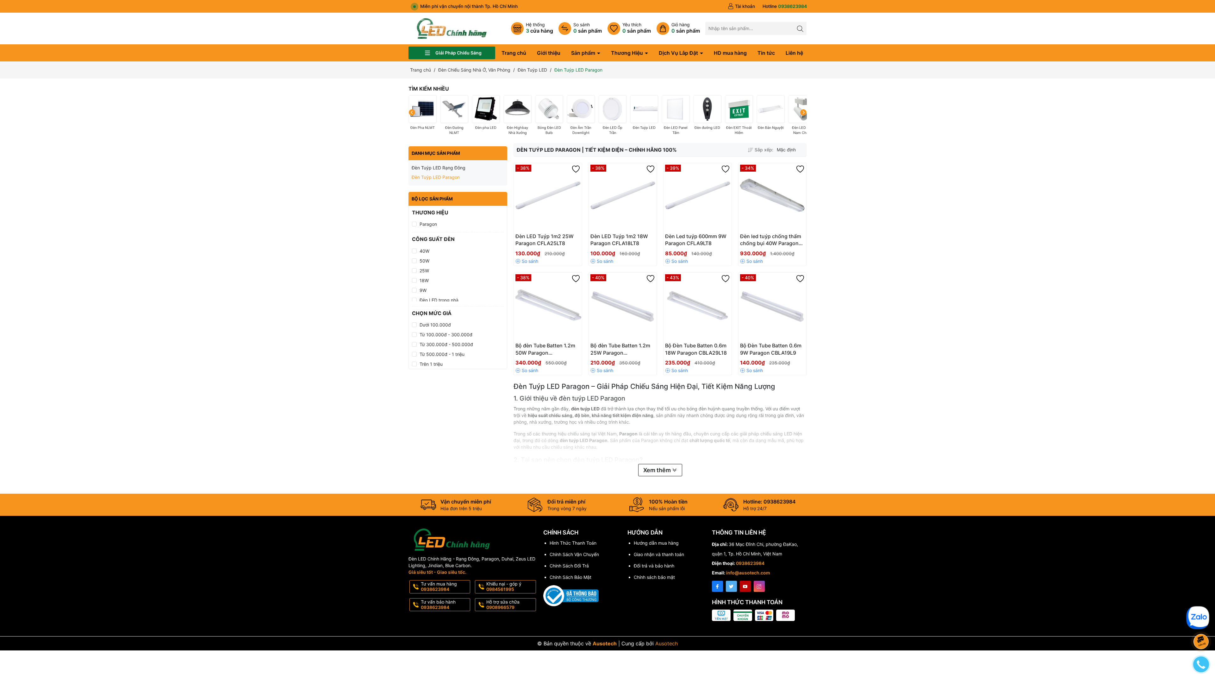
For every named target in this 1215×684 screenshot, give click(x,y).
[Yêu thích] (629, 28)
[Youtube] (745, 586)
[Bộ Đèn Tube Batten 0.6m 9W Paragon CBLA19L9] (772, 307)
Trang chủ (514, 53)
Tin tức (766, 53)
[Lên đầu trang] (1202, 602)
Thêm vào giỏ (541, 238)
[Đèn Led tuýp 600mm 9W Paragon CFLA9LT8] (698, 197)
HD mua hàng (730, 53)
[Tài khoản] (741, 6)
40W (424, 251)
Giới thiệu (548, 53)
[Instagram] (759, 586)
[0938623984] (785, 6)
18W (424, 280)
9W (423, 290)
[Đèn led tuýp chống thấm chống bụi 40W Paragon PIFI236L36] (772, 197)
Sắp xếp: (764, 149)
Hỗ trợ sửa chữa (503, 604)
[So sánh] (580, 28)
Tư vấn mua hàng (439, 586)
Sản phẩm (583, 53)
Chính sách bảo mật (654, 577)
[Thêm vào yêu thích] (576, 169)
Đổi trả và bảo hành (654, 565)
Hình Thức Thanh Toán (573, 543)
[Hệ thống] (532, 28)
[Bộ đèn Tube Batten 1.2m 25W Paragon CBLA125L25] (623, 307)
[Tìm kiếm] (800, 28)
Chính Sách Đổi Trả (569, 565)
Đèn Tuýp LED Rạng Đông (438, 167)
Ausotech (666, 643)
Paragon (428, 224)
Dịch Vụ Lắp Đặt (679, 53)
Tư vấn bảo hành (438, 604)
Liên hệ (794, 53)
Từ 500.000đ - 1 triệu (442, 354)
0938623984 (750, 563)
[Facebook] (717, 586)
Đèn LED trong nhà (439, 300)
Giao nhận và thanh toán (659, 554)
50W (424, 260)
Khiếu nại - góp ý (503, 586)
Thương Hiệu (627, 53)
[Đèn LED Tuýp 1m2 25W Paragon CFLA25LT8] (548, 197)
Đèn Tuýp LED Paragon (436, 177)
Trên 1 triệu (431, 364)
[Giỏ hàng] (678, 28)
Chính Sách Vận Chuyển (574, 554)
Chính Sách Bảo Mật (570, 577)
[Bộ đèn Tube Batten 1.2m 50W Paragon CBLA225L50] (548, 307)
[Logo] (451, 28)
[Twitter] (731, 586)
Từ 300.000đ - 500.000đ (446, 344)
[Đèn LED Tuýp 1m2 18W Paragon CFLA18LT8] (623, 197)
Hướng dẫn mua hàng (656, 543)
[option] (790, 149)
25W (424, 270)
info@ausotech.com (748, 572)
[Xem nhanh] (566, 239)
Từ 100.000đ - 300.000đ (446, 334)
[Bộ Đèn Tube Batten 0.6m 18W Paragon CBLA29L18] (698, 307)
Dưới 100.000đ (435, 324)
